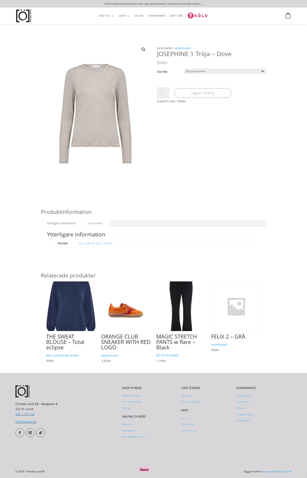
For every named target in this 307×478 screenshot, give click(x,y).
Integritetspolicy (245, 414)
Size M (90, 243)
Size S (99, 243)
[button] (143, 49)
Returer (240, 408)
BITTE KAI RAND (167, 355)
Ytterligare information (61, 223)
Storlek (162, 72)
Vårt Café (176, 16)
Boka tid (104, 16)
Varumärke (96, 223)
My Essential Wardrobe (62, 355)
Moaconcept (109, 355)
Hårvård (126, 408)
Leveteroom (182, 48)
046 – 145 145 (24, 414)
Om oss (139, 16)
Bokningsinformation (134, 436)
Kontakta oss (243, 395)
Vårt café (186, 395)
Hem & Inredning (132, 402)
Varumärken (156, 16)
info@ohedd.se (26, 422)
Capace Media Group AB (277, 471)
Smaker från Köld (191, 402)
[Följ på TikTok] (40, 432)
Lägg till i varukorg (202, 93)
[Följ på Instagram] (30, 432)
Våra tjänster (129, 430)
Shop (122, 16)
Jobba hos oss (189, 430)
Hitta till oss (243, 402)
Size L (81, 243)
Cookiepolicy (243, 420)
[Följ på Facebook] (19, 432)
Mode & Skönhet (131, 395)
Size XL (108, 243)
